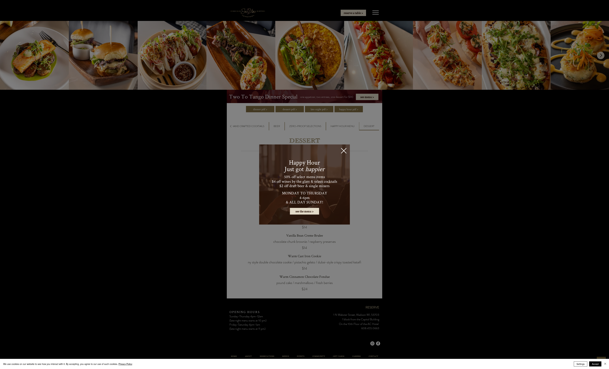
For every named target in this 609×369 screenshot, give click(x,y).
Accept (595, 364)
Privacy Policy (125, 364)
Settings (580, 364)
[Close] (605, 363)
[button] (344, 151)
